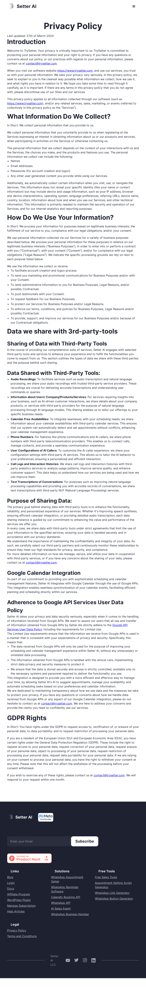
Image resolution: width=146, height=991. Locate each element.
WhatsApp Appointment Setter (67, 879)
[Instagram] (85, 960)
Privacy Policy (16, 930)
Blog (10, 877)
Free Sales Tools (106, 877)
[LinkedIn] (93, 960)
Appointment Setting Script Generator (113, 885)
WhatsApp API (60, 903)
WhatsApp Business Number (70, 914)
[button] (134, 6)
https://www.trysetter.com (75, 70)
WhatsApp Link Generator (112, 893)
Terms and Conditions (22, 936)
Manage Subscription (21, 905)
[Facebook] (68, 960)
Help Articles (16, 911)
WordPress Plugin (19, 900)
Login (11, 883)
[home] (22, 6)
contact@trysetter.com (41, 63)
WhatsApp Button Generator (114, 898)
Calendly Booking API (65, 897)
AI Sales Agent (61, 908)
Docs (10, 888)
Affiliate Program (18, 894)
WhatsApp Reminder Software (65, 889)
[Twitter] (76, 960)
